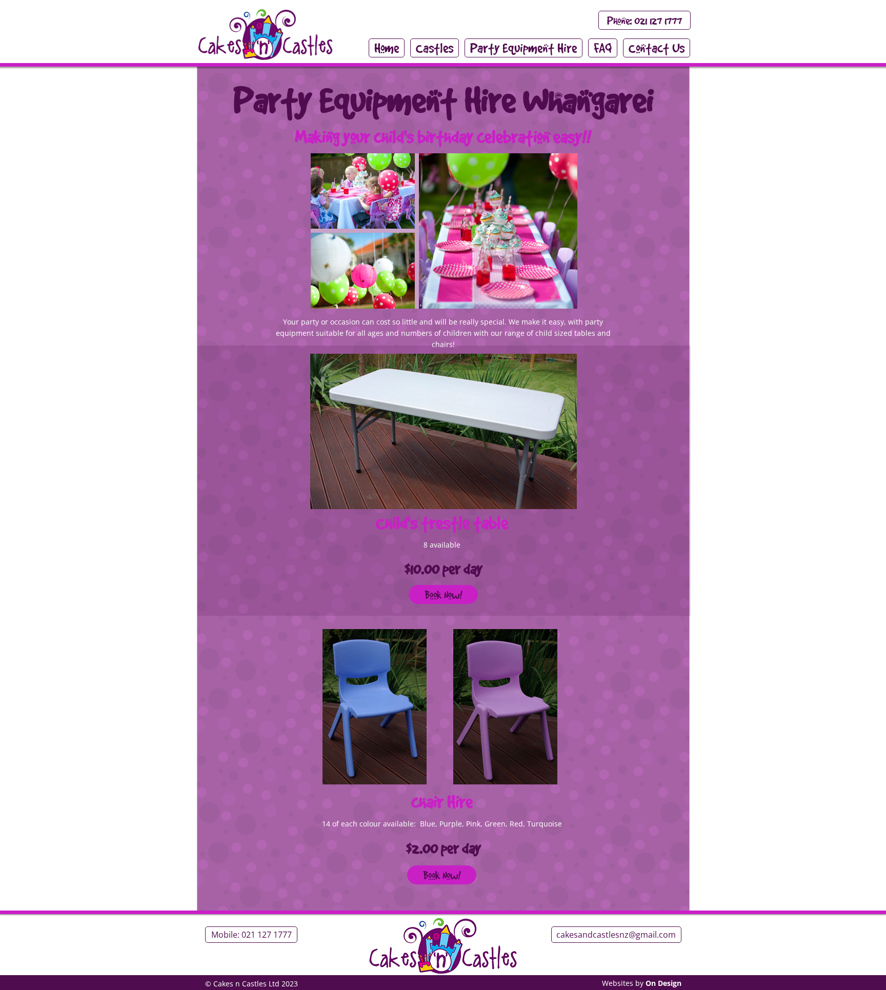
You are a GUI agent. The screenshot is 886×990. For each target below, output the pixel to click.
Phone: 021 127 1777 (644, 20)
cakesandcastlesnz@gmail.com (616, 934)
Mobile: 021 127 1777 (251, 934)
